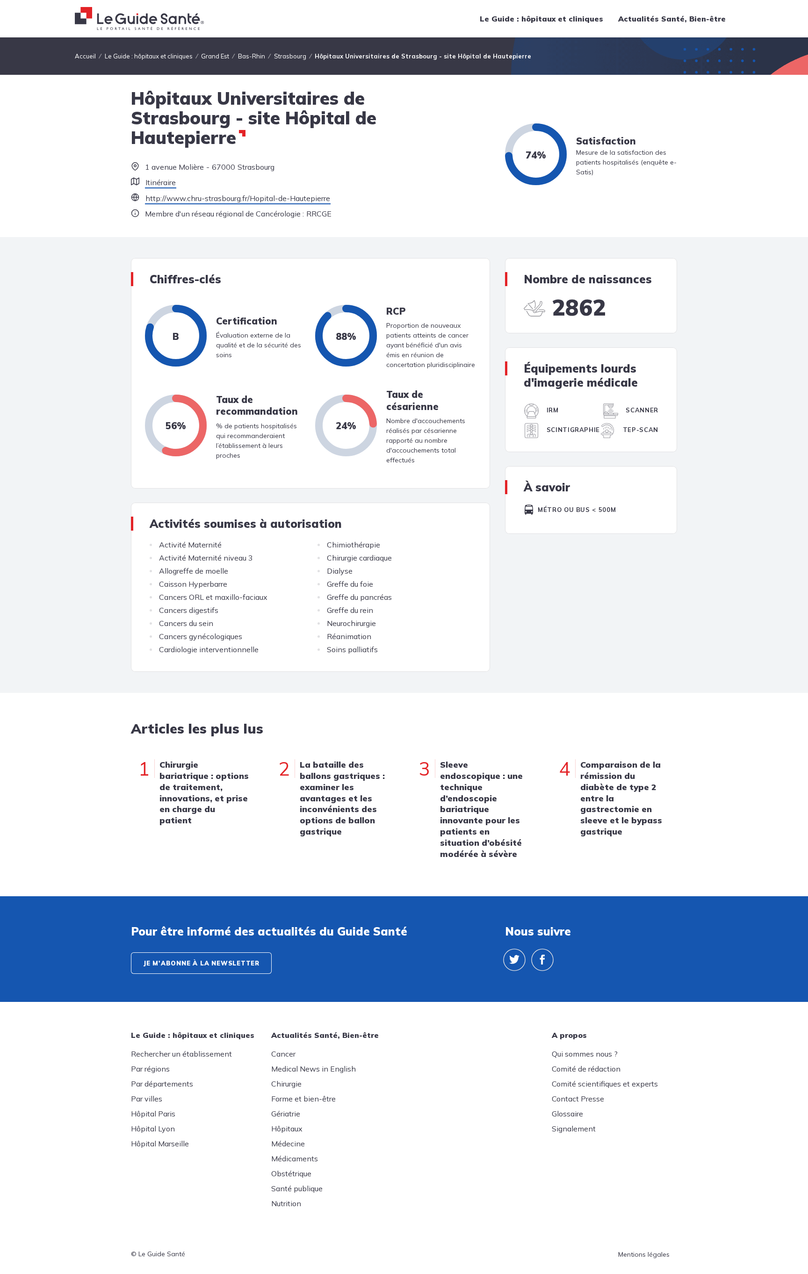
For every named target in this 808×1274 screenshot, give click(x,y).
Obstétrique (291, 1173)
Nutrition (286, 1203)
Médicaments (294, 1158)
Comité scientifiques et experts (605, 1083)
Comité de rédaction (586, 1068)
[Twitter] (514, 959)
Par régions (150, 1068)
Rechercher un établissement (181, 1053)
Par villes (146, 1098)
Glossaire (567, 1113)
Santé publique (297, 1188)
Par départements (162, 1083)
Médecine (288, 1143)
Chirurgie (286, 1083)
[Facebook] (542, 959)
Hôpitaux (287, 1128)
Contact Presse (578, 1098)
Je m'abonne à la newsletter (201, 963)
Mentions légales (644, 1254)
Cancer (283, 1053)
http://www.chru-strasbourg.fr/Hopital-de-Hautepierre (237, 198)
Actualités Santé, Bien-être (672, 18)
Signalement (574, 1128)
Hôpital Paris (153, 1113)
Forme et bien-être (303, 1098)
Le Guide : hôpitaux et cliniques (541, 18)
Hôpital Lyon (153, 1128)
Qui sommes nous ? (585, 1053)
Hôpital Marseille (160, 1143)
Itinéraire (160, 182)
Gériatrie (285, 1113)
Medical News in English (313, 1068)
